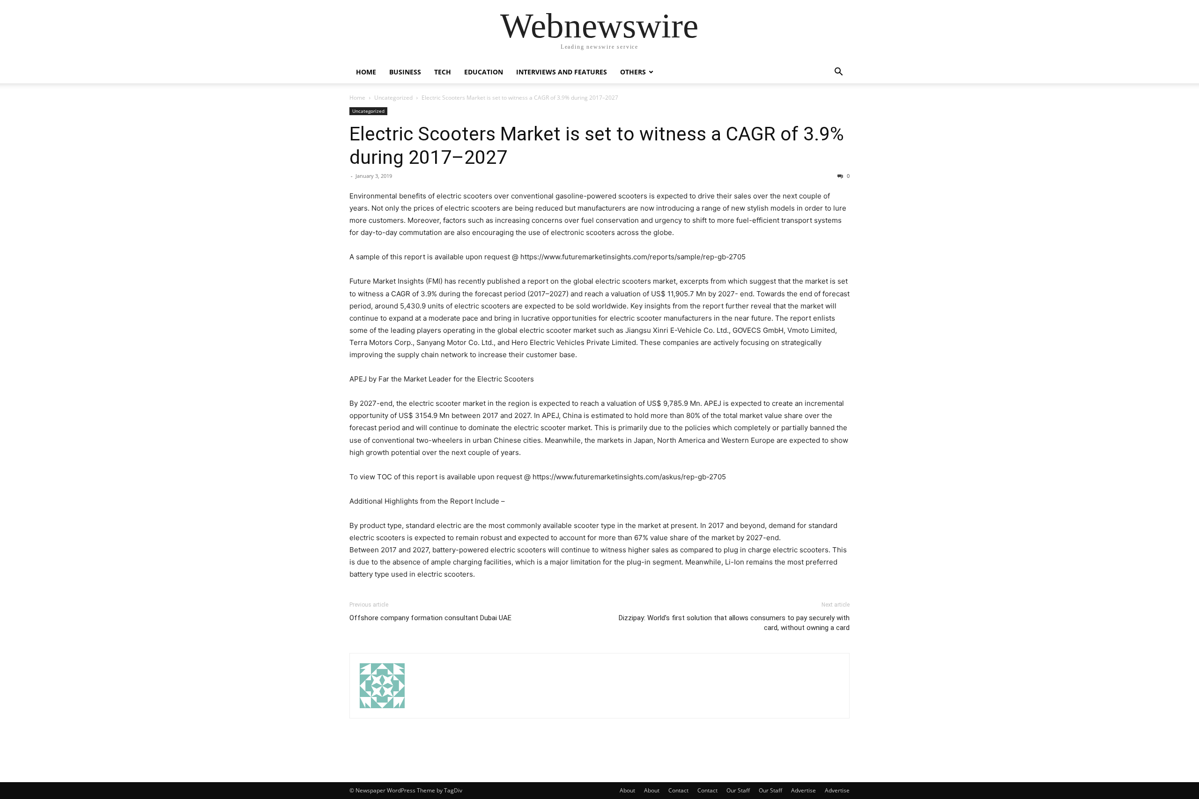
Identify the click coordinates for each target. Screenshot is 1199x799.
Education (483, 71)
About (627, 790)
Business (405, 71)
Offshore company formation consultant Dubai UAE (430, 618)
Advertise (803, 790)
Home (366, 71)
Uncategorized (393, 98)
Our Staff (738, 790)
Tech (442, 71)
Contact (678, 790)
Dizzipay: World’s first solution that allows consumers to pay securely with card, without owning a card (734, 623)
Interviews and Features (561, 71)
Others (633, 71)
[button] (838, 72)
